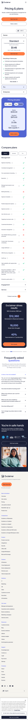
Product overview (12, 296)
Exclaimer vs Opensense (7, 527)
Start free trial (14, 19)
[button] (14, 157)
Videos (3, 639)
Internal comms (4, 617)
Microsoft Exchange (6, 554)
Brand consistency (5, 611)
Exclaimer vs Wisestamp (6, 518)
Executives (3, 595)
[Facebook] (2, 686)
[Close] (25, 700)
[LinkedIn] (10, 686)
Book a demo (14, 24)
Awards (3, 677)
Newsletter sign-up (5, 507)
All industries (4, 598)
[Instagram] (5, 686)
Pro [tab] (22, 153)
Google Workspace (5, 551)
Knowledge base (5, 650)
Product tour (4, 510)
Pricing (3, 502)
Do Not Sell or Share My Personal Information (14, 713)
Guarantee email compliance (7, 609)
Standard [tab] (14, 153)
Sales (2, 589)
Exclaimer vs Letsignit (6, 524)
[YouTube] (12, 686)
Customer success (5, 592)
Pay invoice (4, 658)
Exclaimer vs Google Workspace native (10, 532)
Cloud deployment (5, 565)
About (2, 668)
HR (2, 586)
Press (2, 671)
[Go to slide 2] (8, 351)
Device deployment (5, 568)
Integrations (4, 543)
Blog (2, 627)
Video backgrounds (5, 573)
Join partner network (6, 504)
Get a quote (12, 128)
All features (4, 562)
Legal (2, 655)
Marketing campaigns (6, 614)
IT (1, 581)
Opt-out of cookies (14, 717)
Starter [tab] (5, 153)
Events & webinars (5, 630)
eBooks (3, 633)
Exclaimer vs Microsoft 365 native (9, 529)
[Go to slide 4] (25, 351)
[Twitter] (7, 686)
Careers (3, 674)
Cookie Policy (17, 710)
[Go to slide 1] (3, 351)
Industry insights (5, 636)
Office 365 (3, 548)
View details (13, 81)
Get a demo (4, 499)
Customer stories (5, 624)
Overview (3, 496)
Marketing (3, 583)
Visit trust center (14, 443)
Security (3, 545)
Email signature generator (7, 642)
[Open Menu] (26, 2)
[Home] (6, 2)
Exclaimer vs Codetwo (6, 521)
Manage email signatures (7, 606)
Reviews (3, 680)
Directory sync (4, 570)
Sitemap (3, 661)
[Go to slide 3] (16, 351)
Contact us (3, 652)
